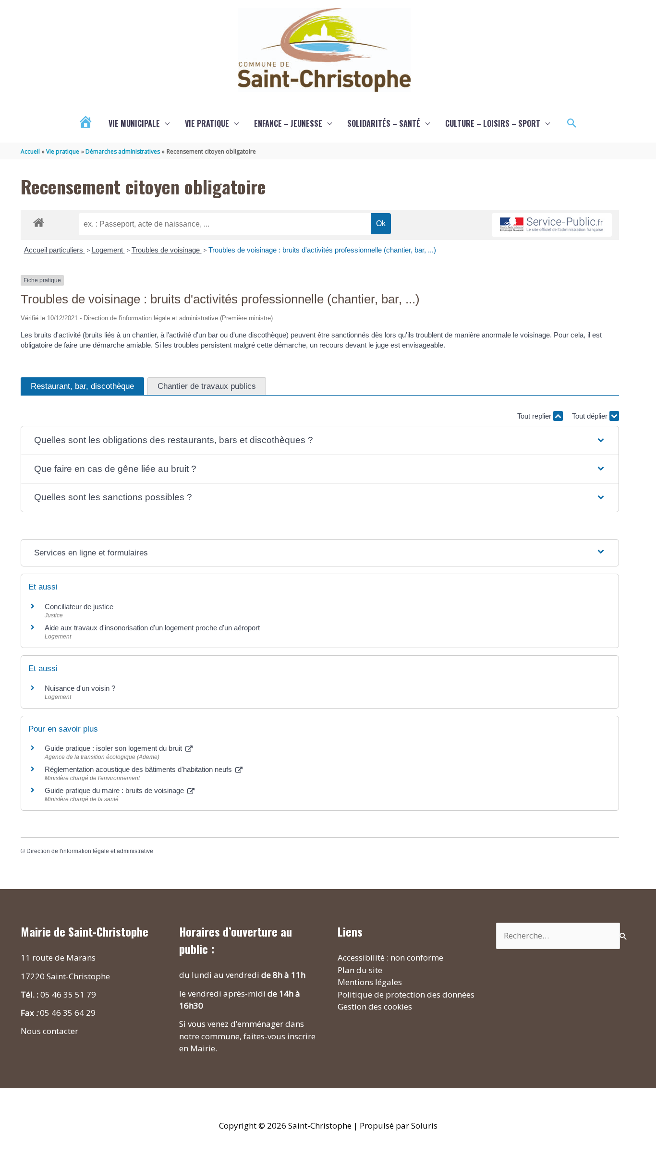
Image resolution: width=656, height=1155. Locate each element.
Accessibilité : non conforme (390, 957)
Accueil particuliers (54, 250)
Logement (108, 250)
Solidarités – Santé (383, 123)
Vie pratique (207, 123)
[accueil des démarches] (38, 221)
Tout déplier (590, 416)
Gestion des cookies (375, 1006)
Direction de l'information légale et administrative (89, 851)
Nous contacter (49, 1030)
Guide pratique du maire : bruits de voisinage (115, 790)
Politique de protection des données (406, 994)
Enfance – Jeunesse (288, 123)
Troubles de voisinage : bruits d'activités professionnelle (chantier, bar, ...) (322, 250)
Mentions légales (370, 981)
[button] (572, 123)
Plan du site (360, 969)
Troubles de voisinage (167, 250)
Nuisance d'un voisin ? (80, 688)
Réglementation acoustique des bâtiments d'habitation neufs (139, 769)
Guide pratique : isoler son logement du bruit (114, 748)
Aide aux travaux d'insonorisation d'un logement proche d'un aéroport (152, 628)
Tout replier (535, 416)
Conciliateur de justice (79, 606)
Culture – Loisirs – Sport (492, 123)
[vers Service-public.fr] (552, 225)
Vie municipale (134, 123)
